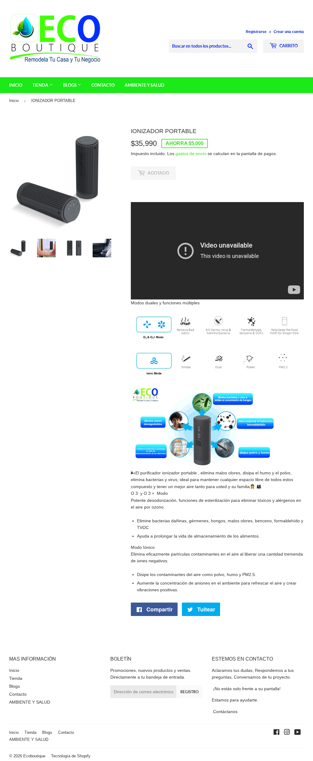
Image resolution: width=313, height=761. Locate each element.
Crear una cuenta (289, 32)
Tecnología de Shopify (70, 756)
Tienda (40, 85)
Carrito (288, 45)
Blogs (70, 85)
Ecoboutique (34, 756)
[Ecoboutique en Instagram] (287, 732)
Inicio (15, 85)
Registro (189, 692)
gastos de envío (190, 153)
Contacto (103, 85)
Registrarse (256, 32)
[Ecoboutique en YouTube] (297, 732)
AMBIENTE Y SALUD (144, 85)
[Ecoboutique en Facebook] (276, 732)
